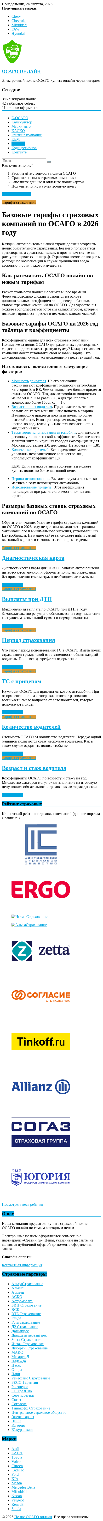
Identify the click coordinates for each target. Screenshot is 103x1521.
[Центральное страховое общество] (40, 863)
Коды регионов (24, 148)
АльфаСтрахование (27, 1284)
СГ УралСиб (21, 1391)
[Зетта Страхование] (40, 970)
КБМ (15, 139)
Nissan (16, 1496)
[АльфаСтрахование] (29, 925)
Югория (18, 1425)
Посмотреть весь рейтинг (23, 1204)
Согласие (19, 1404)
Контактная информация (22, 1265)
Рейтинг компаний (26, 135)
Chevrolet (18, 21)
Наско (16, 1365)
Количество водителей (30, 450)
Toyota (16, 1457)
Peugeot (17, 1500)
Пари (15, 1374)
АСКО (16, 1297)
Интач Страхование (27, 1344)
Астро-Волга (22, 1301)
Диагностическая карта (33, 558)
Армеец (17, 1292)
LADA (17, 1453)
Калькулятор (21, 122)
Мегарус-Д (20, 1357)
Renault (17, 1504)
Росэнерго (19, 1387)
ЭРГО (16, 1421)
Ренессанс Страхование (30, 1378)
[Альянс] (40, 1106)
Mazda (16, 1483)
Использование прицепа (31, 487)
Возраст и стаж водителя (31, 407)
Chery (16, 16)
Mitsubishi (19, 25)
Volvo (16, 1462)
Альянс (17, 1288)
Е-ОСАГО (19, 118)
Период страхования (28, 640)
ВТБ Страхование (26, 1314)
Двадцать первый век (29, 1335)
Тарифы (18, 144)
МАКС (17, 1352)
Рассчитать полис (16, 194)
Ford (15, 1474)
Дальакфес (20, 1331)
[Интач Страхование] (29, 917)
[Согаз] (40, 1151)
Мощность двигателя (28, 381)
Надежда (18, 1361)
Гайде (16, 1318)
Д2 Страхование (24, 1327)
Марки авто (21, 126)
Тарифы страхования (19, 548)
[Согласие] (40, 1015)
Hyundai (18, 33)
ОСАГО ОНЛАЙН (21, 71)
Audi (15, 1449)
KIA (14, 1479)
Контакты (19, 152)
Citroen (17, 1466)
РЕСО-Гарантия (24, 1382)
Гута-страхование (25, 1322)
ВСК (15, 1309)
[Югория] (40, 1196)
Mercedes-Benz (23, 1487)
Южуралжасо (22, 1430)
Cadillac (17, 1470)
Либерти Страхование (29, 1348)
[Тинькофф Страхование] (40, 1060)
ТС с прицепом (21, 681)
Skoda (16, 1509)
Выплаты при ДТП (27, 599)
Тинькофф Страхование (30, 1408)
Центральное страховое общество (38, 1412)
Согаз (16, 1400)
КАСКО (18, 131)
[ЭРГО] (40, 908)
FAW (15, 29)
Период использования (30, 479)
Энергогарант (22, 1417)
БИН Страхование (26, 1305)
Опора (16, 1370)
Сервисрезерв (22, 1395)
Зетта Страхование (26, 1340)
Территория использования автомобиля (43, 432)
